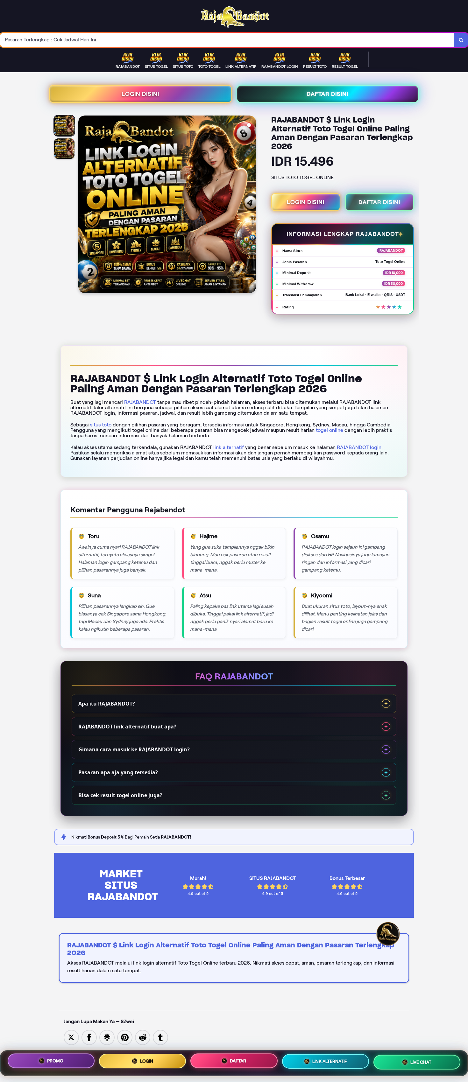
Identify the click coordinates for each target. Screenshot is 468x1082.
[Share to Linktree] (107, 1037)
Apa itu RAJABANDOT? (106, 703)
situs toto (100, 424)
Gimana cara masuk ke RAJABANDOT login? (134, 749)
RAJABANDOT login (359, 447)
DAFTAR (238, 1060)
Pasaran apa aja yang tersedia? (118, 772)
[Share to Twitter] (71, 1037)
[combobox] (227, 40)
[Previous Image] (83, 205)
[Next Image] (251, 205)
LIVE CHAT (420, 1061)
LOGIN (146, 1061)
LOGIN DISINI (140, 94)
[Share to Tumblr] (160, 1037)
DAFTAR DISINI (327, 94)
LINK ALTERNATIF (329, 1061)
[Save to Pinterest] (124, 1037)
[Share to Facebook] (89, 1037)
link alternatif (228, 447)
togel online (329, 430)
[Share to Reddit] (142, 1037)
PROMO (55, 1061)
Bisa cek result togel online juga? (120, 795)
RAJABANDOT (140, 402)
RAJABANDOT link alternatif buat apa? (127, 726)
